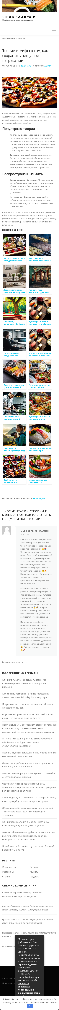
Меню (54, 29)
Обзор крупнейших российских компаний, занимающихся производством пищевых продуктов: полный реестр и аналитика (29, 787)
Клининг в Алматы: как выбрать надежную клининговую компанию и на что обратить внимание (24, 683)
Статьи (6, 876)
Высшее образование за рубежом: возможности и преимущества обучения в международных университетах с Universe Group (28, 836)
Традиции (21, 38)
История (33, 867)
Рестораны (8, 871)
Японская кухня (19, 17)
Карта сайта (8, 978)
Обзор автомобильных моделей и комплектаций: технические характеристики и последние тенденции (27, 812)
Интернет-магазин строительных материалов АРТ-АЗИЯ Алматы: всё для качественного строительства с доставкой (28, 742)
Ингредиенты (9, 867)
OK (30, 1006)
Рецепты (33, 871)
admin (48, 66)
